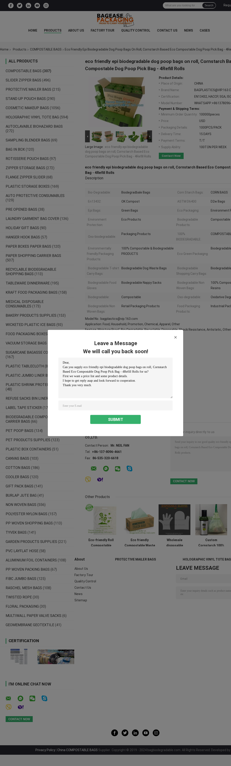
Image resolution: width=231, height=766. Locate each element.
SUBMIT (115, 419)
